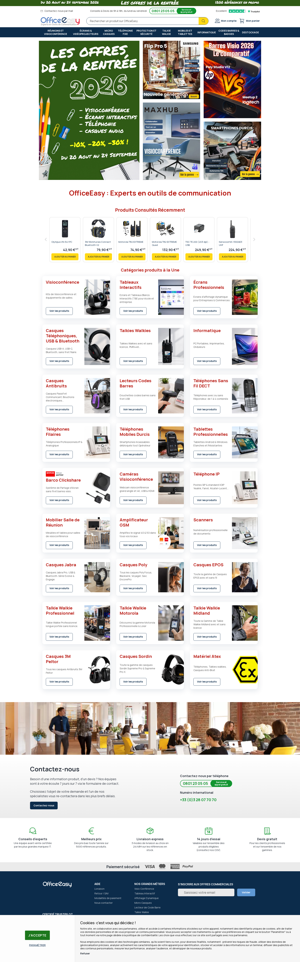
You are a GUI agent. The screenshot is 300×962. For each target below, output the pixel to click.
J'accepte (37, 935)
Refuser (85, 953)
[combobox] (147, 21)
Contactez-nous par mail (58, 10)
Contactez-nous (44, 805)
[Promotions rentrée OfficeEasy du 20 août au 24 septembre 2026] (89, 179)
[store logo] (60, 21)
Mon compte (228, 20)
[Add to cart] (64, 256)
